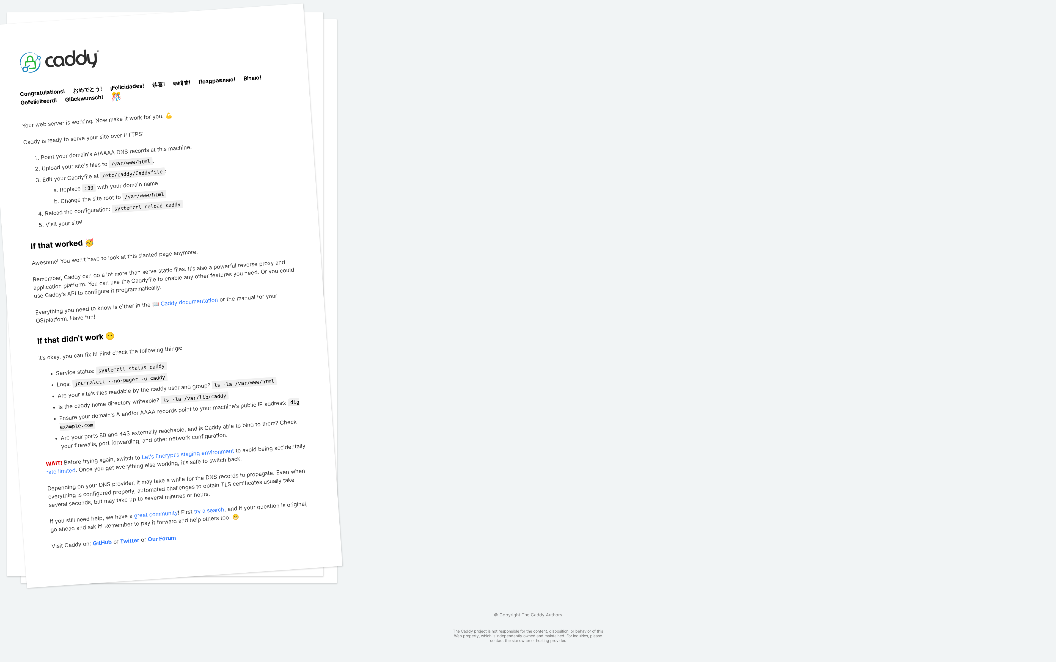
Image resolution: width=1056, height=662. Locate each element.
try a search (209, 510)
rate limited (61, 471)
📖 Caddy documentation (185, 302)
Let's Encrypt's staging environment (188, 454)
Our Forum (162, 538)
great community (156, 514)
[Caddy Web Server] (60, 84)
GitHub (102, 543)
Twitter (130, 541)
